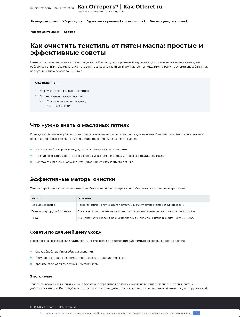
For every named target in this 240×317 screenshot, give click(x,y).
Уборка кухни (72, 21)
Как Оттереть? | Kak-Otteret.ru (119, 6)
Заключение (62, 105)
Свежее (69, 31)
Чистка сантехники (45, 31)
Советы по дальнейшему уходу (67, 101)
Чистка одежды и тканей (168, 21)
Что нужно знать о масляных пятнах (64, 90)
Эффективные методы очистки (61, 96)
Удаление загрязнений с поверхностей (116, 21)
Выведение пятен (44, 21)
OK (196, 313)
